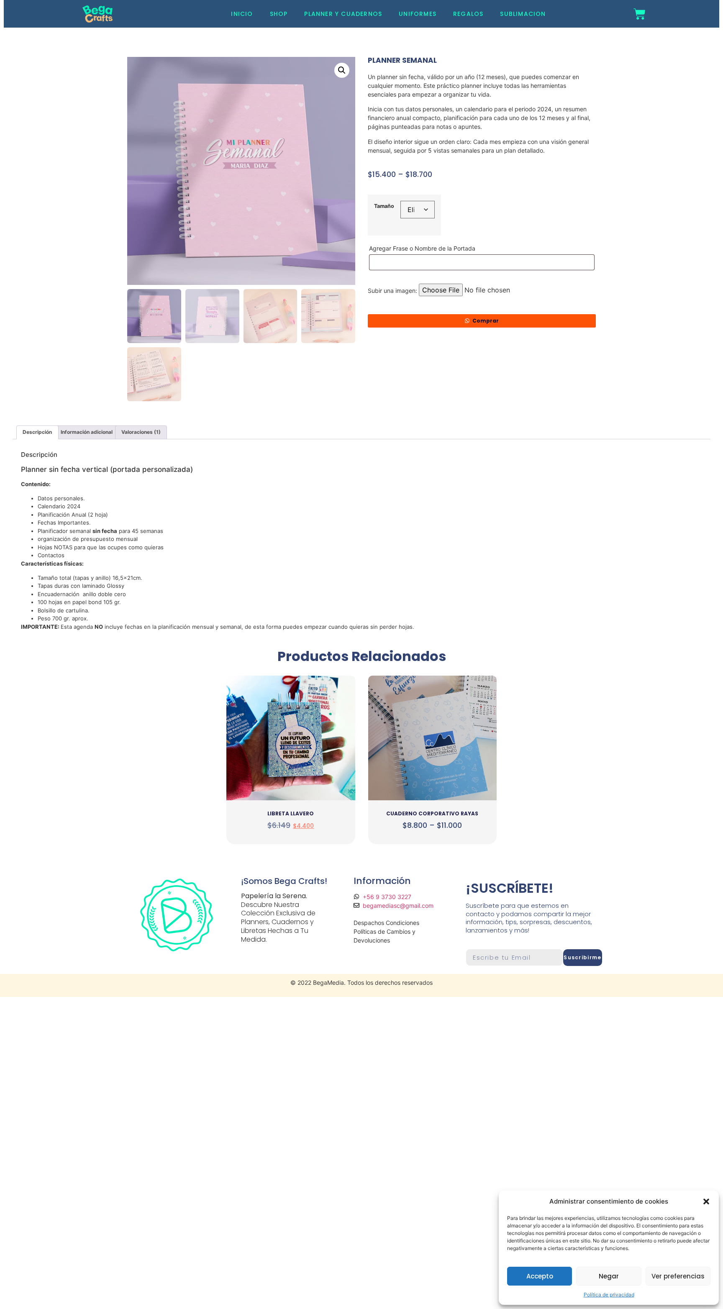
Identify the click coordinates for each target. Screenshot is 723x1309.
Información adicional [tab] (87, 432)
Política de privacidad (609, 1294)
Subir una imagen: (392, 291)
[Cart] (639, 14)
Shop (279, 14)
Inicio (242, 14)
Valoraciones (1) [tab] (141, 432)
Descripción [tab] (37, 432)
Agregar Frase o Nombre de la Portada (423, 248)
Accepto (539, 1276)
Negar (609, 1276)
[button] (706, 1201)
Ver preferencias (678, 1276)
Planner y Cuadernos (343, 14)
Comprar (485, 320)
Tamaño (384, 206)
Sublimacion (523, 14)
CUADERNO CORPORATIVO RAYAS (432, 813)
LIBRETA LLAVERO (290, 813)
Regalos (468, 14)
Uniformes (417, 14)
